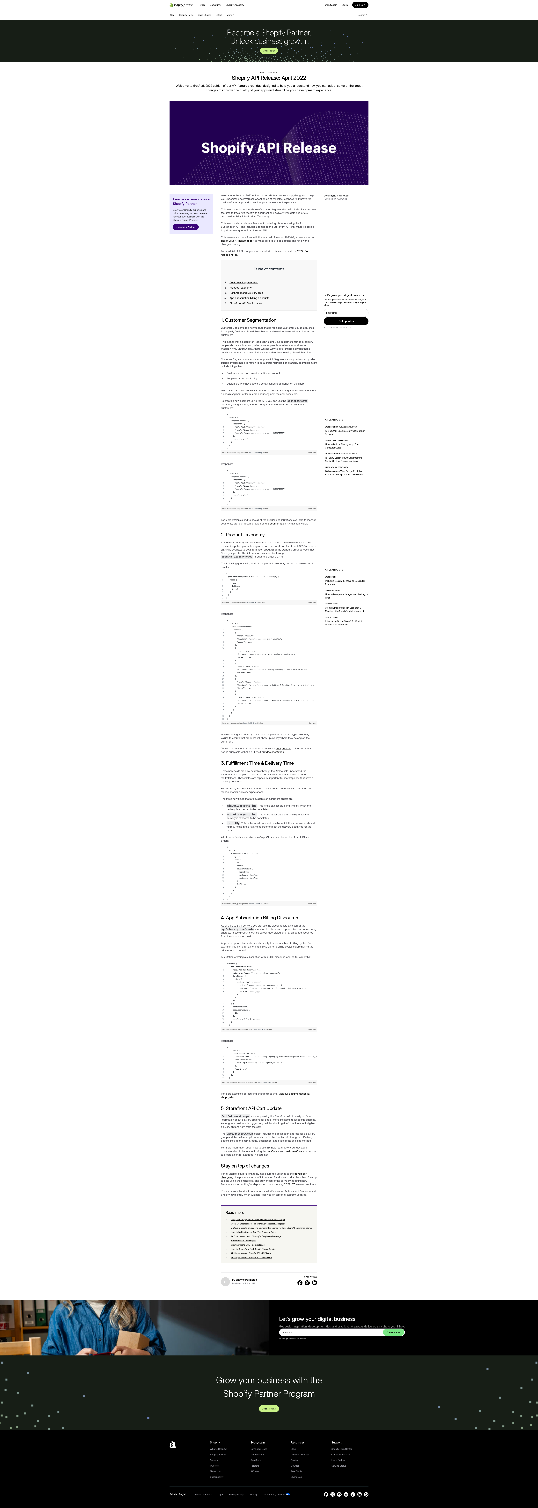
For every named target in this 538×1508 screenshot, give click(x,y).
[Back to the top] (173, 1444)
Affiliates (255, 1471)
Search (361, 15)
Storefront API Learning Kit (243, 1240)
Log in (345, 4)
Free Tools (296, 1471)
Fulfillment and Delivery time (246, 292)
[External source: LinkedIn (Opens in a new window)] (314, 1282)
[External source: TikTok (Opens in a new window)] (353, 1494)
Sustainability (216, 1477)
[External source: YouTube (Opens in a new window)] (339, 1494)
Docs (202, 4)
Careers (214, 1460)
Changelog (296, 1477)
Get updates (346, 321)
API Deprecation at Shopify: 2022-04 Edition (251, 1257)
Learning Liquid (332, 590)
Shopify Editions (218, 1454)
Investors (215, 1465)
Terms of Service (203, 1494)
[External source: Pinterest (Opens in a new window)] (366, 1494)
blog (262, 72)
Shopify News (186, 15)
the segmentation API (278, 523)
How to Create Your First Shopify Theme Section (253, 1249)
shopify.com (331, 4)
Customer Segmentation (243, 282)
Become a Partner (186, 227)
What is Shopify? (218, 1449)
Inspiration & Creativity (336, 467)
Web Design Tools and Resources (341, 427)
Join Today (269, 50)
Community (215, 4)
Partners (255, 1465)
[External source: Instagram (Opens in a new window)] (346, 1494)
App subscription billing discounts (249, 298)
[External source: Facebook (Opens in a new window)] (299, 1282)
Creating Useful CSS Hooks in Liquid (248, 1245)
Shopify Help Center (341, 1449)
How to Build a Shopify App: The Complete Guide (253, 1232)
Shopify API (273, 72)
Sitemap (253, 1494)
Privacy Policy (236, 1494)
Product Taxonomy (240, 287)
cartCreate (273, 1151)
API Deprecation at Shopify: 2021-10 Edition (251, 1253)
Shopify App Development (337, 440)
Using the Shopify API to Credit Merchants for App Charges (258, 1219)
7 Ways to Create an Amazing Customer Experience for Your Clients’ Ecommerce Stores (271, 1228)
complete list (283, 748)
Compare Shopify (300, 1454)
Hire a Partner (338, 1460)
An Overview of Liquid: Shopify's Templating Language (256, 1236)
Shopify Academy (235, 4)
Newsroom (215, 1471)
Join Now (360, 4)
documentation (275, 752)
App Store (256, 1460)
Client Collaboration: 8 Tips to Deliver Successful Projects (258, 1224)
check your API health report (237, 240)
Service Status (338, 1465)
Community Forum (340, 1454)
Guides (294, 1460)
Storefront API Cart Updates (245, 303)
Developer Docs (259, 1449)
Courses (295, 1465)
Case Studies (204, 15)
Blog (172, 15)
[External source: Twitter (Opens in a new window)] (307, 1282)
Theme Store (257, 1454)
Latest (219, 15)
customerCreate (294, 1151)
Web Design (330, 577)
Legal (220, 1494)
